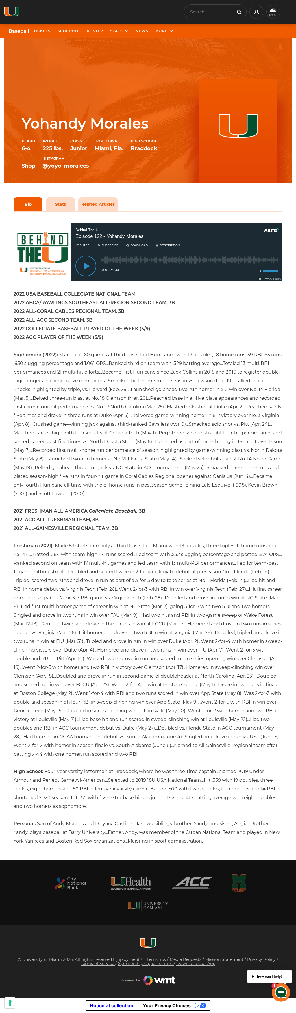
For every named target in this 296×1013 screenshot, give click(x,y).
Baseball (19, 31)
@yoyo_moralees (65, 166)
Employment (127, 959)
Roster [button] (95, 31)
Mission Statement (225, 959)
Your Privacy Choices (167, 1005)
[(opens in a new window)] (70, 883)
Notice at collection (111, 1005)
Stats (60, 204)
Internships (155, 959)
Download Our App (195, 963)
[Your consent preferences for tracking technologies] (10, 1002)
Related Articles (98, 204)
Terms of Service (98, 963)
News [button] (142, 31)
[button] (288, 12)
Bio (28, 204)
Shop (28, 166)
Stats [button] (116, 31)
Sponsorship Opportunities (146, 963)
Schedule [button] (69, 31)
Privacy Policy (262, 959)
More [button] (161, 31)
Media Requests (186, 959)
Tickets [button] (42, 31)
